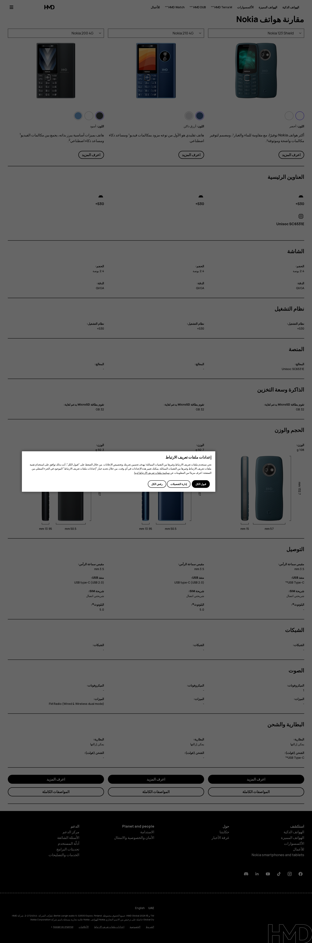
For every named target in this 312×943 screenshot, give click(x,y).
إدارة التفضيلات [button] (178, 484)
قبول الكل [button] (200, 484)
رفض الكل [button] (156, 484)
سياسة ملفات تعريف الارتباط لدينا (152, 473)
